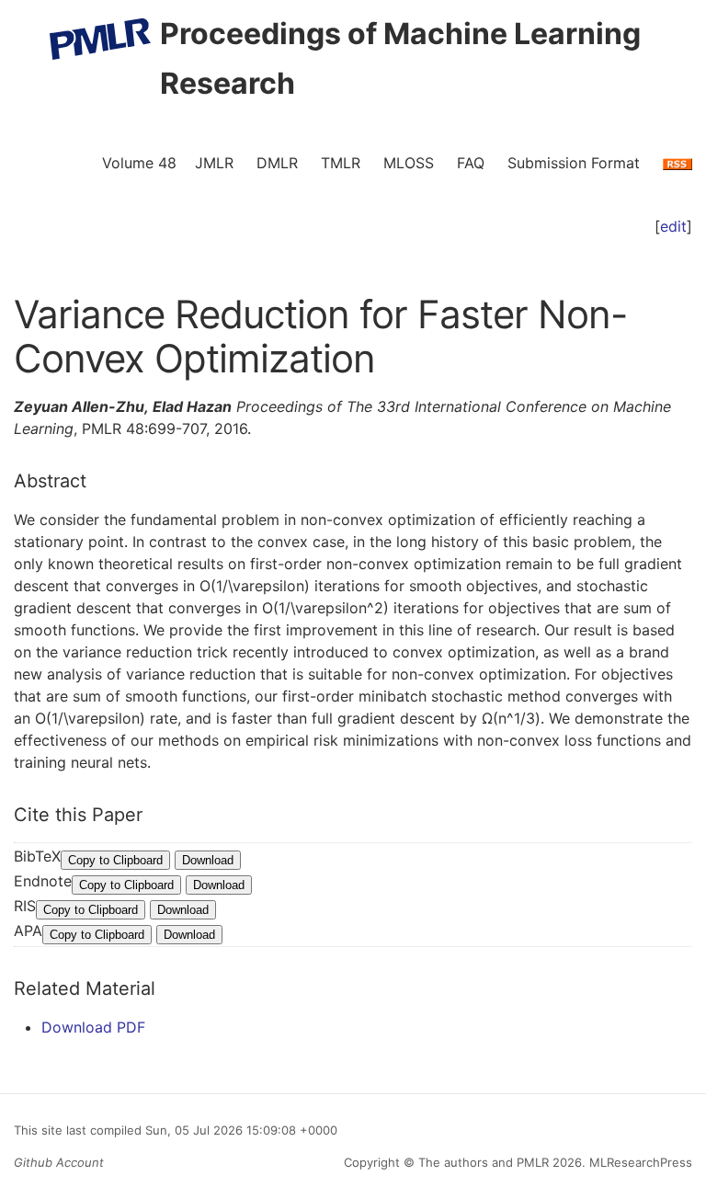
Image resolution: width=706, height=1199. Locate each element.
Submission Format (573, 163)
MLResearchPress (639, 1162)
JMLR (214, 163)
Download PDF (93, 1027)
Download (207, 860)
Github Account (59, 1162)
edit (673, 226)
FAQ (470, 163)
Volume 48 (139, 163)
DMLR (277, 163)
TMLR (340, 163)
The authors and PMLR (483, 1162)
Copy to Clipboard (115, 860)
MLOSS (408, 163)
